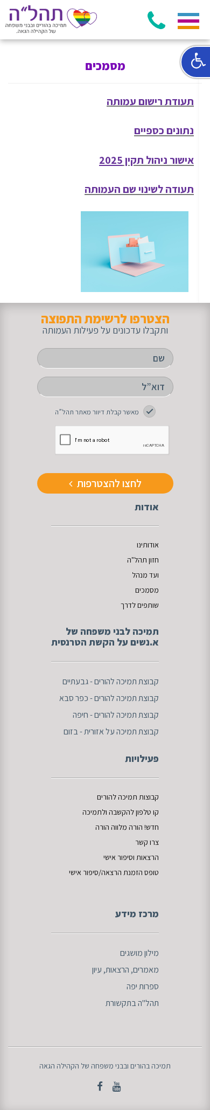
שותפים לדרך (140, 605)
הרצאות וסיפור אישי (131, 857)
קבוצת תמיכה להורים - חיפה (116, 714)
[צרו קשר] (112, 1086)
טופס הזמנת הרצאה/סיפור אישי (114, 872)
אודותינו (148, 545)
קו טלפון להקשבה (134, 812)
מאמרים (146, 969)
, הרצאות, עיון (112, 969)
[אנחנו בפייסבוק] (96, 1086)
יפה (132, 986)
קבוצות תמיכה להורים (128, 797)
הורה (103, 827)
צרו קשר (147, 842)
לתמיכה (94, 812)
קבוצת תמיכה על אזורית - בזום (111, 731)
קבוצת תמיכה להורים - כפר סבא (109, 698)
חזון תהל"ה (143, 560)
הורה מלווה (127, 827)
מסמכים (147, 590)
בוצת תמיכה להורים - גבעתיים (108, 681)
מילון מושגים (139, 953)
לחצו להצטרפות (108, 483)
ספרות (149, 986)
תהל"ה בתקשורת (132, 1003)
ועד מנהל (145, 575)
